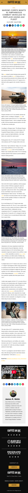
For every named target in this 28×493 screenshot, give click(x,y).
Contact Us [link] (14, 467)
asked (2, 195)
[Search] (26, 2)
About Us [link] (9, 476)
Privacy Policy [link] (14, 476)
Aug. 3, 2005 (22, 254)
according (16, 273)
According (9, 149)
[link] (14, 2)
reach (14, 76)
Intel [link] (14, 7)
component (11, 291)
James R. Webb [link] (17, 22)
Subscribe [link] (14, 485)
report (20, 116)
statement (18, 354)
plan (12, 58)
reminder (3, 254)
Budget (15, 62)
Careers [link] (19, 476)
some (5, 74)
